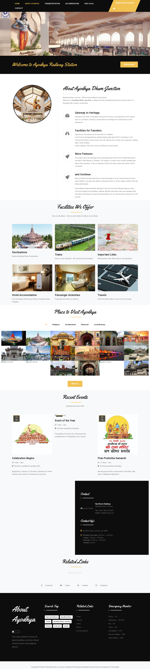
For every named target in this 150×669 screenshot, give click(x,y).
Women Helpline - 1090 (116, 634)
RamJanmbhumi (52, 617)
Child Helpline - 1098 (115, 638)
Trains (78, 624)
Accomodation (72, 4)
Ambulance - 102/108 (116, 620)
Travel (48, 621)
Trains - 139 (112, 627)
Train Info (57, 626)
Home (17, 4)
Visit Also (89, 4)
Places (78, 627)
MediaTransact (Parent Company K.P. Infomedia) (101, 667)
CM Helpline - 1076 (115, 631)
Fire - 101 (111, 624)
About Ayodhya (32, 4)
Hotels (66, 626)
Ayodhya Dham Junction (61, 621)
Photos (48, 626)
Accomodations (82, 631)
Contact (19, 8)
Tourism (79, 620)
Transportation (52, 4)
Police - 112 (112, 617)
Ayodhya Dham (66, 617)
